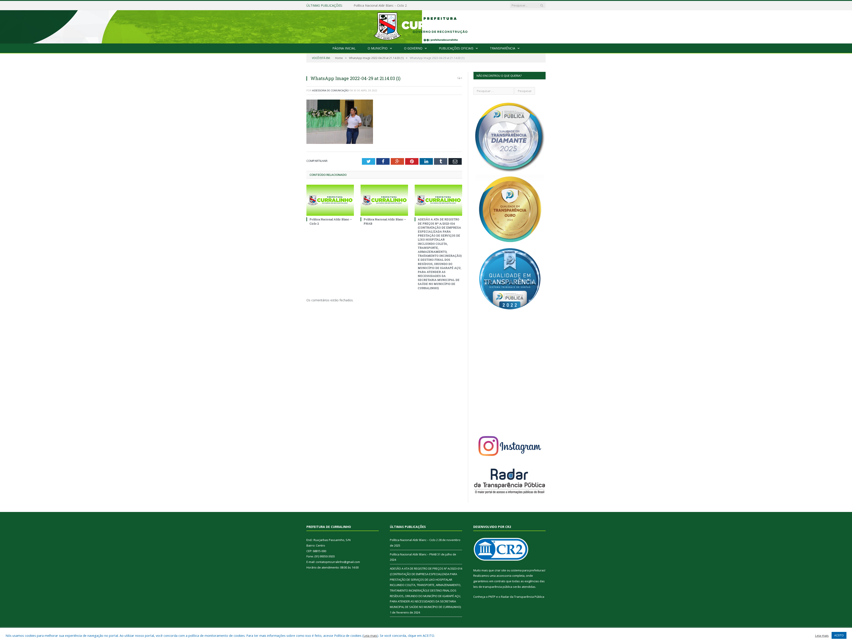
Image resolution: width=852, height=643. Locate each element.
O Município (378, 48)
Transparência (502, 48)
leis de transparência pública (492, 587)
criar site (500, 570)
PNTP (491, 597)
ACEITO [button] (839, 635)
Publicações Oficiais (456, 48)
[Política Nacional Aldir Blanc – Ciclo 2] (330, 200)
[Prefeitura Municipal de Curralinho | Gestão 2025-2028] (426, 25)
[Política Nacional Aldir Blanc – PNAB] (384, 200)
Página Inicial (344, 48)
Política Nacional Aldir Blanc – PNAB (380, 6)
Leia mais (370, 635)
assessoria (503, 576)
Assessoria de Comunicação (330, 90)
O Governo (413, 48)
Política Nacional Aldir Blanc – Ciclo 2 (414, 540)
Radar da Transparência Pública (522, 597)
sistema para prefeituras (528, 570)
